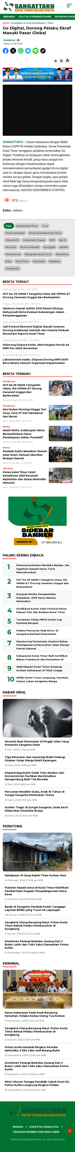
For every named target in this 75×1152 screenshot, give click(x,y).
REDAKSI (18, 1126)
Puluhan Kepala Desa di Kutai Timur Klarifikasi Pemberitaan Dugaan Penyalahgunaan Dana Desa (36, 891)
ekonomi (10, 247)
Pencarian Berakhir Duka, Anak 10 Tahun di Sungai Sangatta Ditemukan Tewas (34, 793)
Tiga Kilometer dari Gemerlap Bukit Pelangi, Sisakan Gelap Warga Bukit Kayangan (35, 759)
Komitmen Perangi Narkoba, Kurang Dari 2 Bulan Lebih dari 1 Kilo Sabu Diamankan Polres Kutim (37, 944)
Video (51, 23)
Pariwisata (39, 261)
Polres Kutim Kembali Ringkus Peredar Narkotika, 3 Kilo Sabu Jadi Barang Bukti (32, 1049)
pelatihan (54, 261)
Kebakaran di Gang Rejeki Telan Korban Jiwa (35, 875)
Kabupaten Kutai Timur (38, 254)
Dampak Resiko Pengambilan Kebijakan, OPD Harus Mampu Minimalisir (36, 598)
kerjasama (62, 254)
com (45, 225)
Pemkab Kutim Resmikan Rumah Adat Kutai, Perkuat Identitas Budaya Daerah (25, 455)
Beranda (9, 16)
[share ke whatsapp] (21, 52)
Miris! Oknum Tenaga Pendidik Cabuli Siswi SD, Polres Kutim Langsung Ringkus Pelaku (37, 1083)
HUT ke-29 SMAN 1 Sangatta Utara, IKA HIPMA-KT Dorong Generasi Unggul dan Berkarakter (42, 583)
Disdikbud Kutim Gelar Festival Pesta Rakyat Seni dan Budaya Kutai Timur (41, 610)
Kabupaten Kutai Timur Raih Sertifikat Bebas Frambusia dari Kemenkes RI (42, 657)
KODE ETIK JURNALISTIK (44, 1126)
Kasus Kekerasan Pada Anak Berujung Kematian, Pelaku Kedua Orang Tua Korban (35, 1014)
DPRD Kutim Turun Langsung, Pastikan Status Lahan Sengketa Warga (42, 679)
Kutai (8, 261)
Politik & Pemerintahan (35, 16)
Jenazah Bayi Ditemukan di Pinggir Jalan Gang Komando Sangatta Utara (37, 743)
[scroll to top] (70, 1131)
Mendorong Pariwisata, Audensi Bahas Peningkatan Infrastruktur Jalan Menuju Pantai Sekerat (42, 645)
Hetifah (63, 247)
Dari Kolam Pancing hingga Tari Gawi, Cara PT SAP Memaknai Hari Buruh (24, 413)
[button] (55, 61)
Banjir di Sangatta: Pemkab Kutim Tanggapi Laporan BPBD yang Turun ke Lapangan (35, 908)
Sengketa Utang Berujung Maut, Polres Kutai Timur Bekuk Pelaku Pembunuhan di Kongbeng (36, 926)
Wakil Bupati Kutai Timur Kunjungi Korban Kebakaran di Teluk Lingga (39, 668)
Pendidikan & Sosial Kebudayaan (28, 23)
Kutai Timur (22, 261)
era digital (49, 247)
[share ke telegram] (28, 52)
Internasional (13, 254)
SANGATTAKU (13, 142)
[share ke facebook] (6, 52)
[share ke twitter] (14, 52)
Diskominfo (12, 240)
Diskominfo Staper (34, 240)
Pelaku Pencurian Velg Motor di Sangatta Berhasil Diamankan (37, 632)
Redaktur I (10, 40)
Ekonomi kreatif (29, 247)
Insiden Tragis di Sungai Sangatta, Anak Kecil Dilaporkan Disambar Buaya (36, 809)
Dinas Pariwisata (15, 232)
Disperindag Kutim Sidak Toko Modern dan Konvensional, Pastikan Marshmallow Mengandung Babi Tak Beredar (34, 776)
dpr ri (62, 240)
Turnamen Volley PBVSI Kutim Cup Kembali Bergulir (39, 621)
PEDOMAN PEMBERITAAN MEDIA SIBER (36, 1132)
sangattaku (12, 268)
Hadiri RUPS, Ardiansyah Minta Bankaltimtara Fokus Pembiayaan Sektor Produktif (24, 434)
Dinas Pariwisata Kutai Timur (45, 232)
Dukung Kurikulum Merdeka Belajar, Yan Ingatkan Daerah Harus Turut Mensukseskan (42, 569)
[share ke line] (36, 52)
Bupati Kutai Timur (27, 225)
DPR (52, 240)
